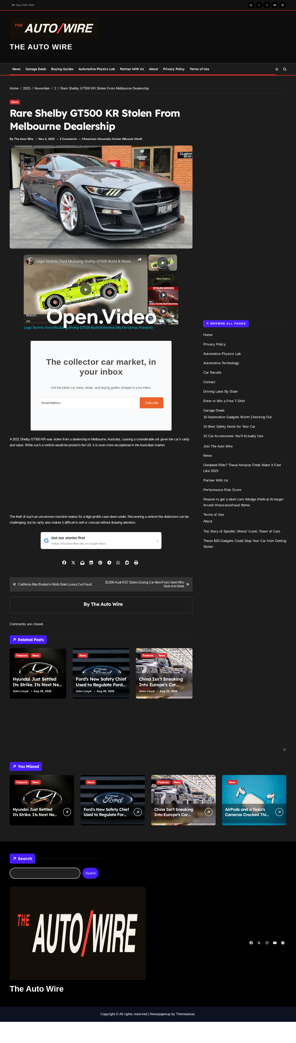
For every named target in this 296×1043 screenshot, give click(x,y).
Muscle (128, 138)
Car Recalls (212, 372)
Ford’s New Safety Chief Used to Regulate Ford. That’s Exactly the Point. (101, 684)
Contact (209, 382)
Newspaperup (160, 1014)
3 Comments (68, 138)
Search (25, 858)
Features (22, 655)
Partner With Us (132, 69)
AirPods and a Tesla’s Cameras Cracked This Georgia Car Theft (246, 814)
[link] (30, 261)
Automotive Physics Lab (97, 69)
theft (139, 138)
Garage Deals (36, 69)
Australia (105, 138)
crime (117, 138)
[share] (139, 259)
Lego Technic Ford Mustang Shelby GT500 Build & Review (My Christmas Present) (85, 261)
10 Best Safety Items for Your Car (229, 426)
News (16, 69)
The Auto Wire (41, 47)
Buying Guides (62, 69)
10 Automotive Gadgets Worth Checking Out (237, 417)
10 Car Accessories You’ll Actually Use (233, 436)
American (90, 138)
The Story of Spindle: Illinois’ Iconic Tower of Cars (241, 531)
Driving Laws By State (220, 391)
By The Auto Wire (21, 138)
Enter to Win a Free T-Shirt (224, 401)
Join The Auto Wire (218, 446)
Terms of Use (199, 69)
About (153, 69)
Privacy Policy (173, 69)
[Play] (163, 295)
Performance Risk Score (222, 490)
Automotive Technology (221, 363)
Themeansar (185, 1014)
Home (207, 335)
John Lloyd (20, 691)
